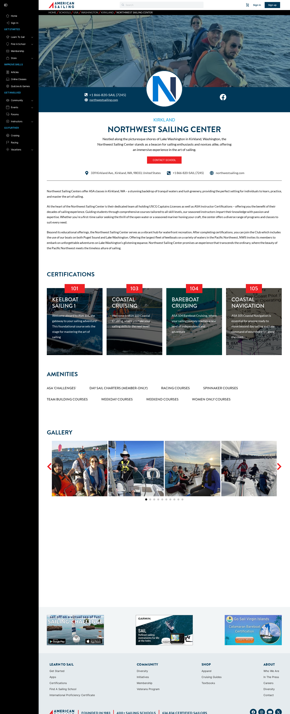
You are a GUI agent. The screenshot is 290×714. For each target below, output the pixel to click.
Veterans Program (148, 689)
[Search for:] (162, 5)
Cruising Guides (212, 677)
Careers (268, 683)
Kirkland (107, 12)
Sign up (272, 5)
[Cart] (247, 5)
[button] (49, 467)
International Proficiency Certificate (72, 695)
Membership (144, 683)
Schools (65, 12)
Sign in (257, 5)
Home (52, 12)
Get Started (57, 671)
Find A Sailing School (63, 689)
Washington (89, 12)
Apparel (206, 671)
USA (76, 12)
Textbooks (208, 683)
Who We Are (271, 671)
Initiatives (143, 677)
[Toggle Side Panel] (6, 5)
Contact (268, 695)
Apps (53, 677)
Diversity (142, 671)
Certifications (58, 683)
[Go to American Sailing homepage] (61, 4)
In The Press (271, 677)
